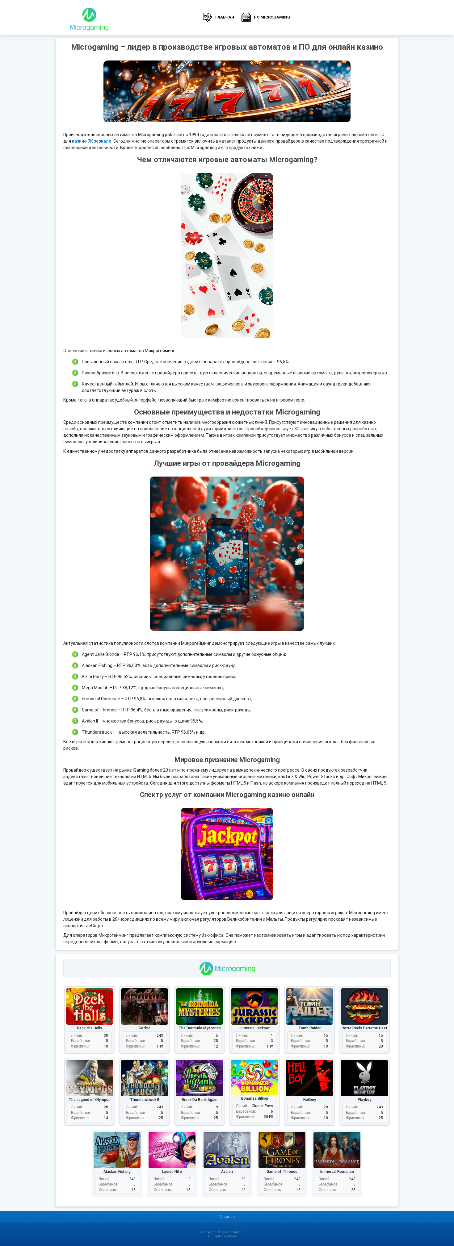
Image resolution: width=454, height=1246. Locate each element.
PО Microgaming (272, 17)
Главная (224, 17)
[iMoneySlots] (88, 17)
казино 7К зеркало (91, 141)
